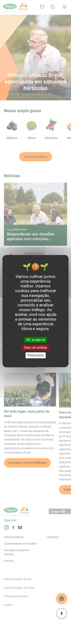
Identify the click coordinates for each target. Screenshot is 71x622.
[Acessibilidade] (61, 613)
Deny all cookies (35, 347)
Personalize (35, 355)
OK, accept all (35, 340)
